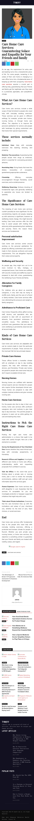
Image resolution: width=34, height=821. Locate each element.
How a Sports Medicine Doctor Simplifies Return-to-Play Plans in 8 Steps (21, 637)
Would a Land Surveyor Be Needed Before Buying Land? (9, 708)
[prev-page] (3, 644)
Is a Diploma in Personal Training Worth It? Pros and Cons (22, 786)
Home (3, 7)
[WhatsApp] (17, 64)
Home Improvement (23, 662)
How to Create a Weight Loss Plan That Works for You (22, 796)
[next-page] (6, 644)
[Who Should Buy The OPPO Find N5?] (6, 777)
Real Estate (5, 683)
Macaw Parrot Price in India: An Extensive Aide (24, 576)
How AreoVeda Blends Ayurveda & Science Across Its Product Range (22, 619)
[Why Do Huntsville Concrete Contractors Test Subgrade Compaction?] (25, 658)
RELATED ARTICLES (9, 611)
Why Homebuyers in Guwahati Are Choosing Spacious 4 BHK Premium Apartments (8, 689)
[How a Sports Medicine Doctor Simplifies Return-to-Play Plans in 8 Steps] (6, 637)
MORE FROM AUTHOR (23, 611)
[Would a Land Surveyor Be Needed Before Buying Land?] (9, 700)
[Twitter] (8, 64)
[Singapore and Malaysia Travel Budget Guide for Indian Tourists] (25, 700)
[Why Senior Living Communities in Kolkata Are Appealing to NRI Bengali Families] (9, 658)
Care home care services (14, 552)
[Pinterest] (12, 64)
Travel (19, 704)
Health (9, 7)
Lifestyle (4, 662)
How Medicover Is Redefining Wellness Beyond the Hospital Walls (21, 628)
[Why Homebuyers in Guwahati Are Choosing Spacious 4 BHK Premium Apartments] (9, 679)
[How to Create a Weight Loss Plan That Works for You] (6, 796)
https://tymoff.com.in (17, 602)
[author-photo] (17, 597)
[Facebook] (4, 64)
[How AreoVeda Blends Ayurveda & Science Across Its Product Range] (6, 619)
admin (5, 61)
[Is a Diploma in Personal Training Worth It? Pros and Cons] (6, 786)
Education (20, 683)
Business (4, 704)
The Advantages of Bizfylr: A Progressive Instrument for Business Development (9, 578)
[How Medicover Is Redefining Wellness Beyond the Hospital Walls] (6, 628)
